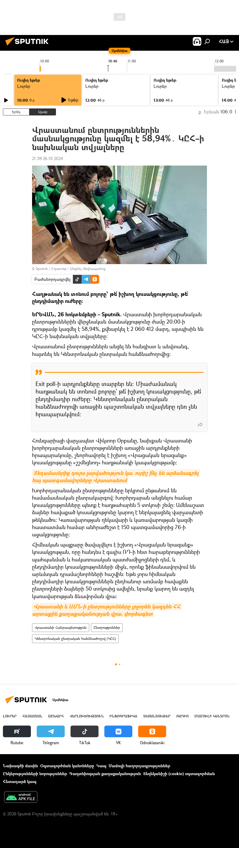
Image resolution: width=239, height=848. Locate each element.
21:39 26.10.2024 (47, 158)
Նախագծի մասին (20, 765)
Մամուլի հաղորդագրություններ (139, 765)
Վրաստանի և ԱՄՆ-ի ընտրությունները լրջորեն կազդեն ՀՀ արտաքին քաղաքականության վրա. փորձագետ (107, 610)
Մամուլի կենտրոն (212, 716)
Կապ (101, 765)
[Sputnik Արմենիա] (28, 46)
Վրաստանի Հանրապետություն (61, 627)
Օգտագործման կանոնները (67, 765)
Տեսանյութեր (157, 716)
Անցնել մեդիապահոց (88, 268)
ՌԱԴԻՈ (182, 716)
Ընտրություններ (107, 627)
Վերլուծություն (87, 716)
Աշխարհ (56, 716)
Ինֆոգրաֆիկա (123, 716)
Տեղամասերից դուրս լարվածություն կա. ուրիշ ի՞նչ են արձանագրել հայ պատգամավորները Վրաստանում (116, 476)
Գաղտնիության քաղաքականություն (105, 773)
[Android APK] (21, 797)
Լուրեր (10, 716)
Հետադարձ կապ (19, 781)
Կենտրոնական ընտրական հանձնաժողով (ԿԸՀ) (75, 638)
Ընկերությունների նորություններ (35, 773)
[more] (200, 424)
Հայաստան (32, 716)
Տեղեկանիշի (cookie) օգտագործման (179, 773)
